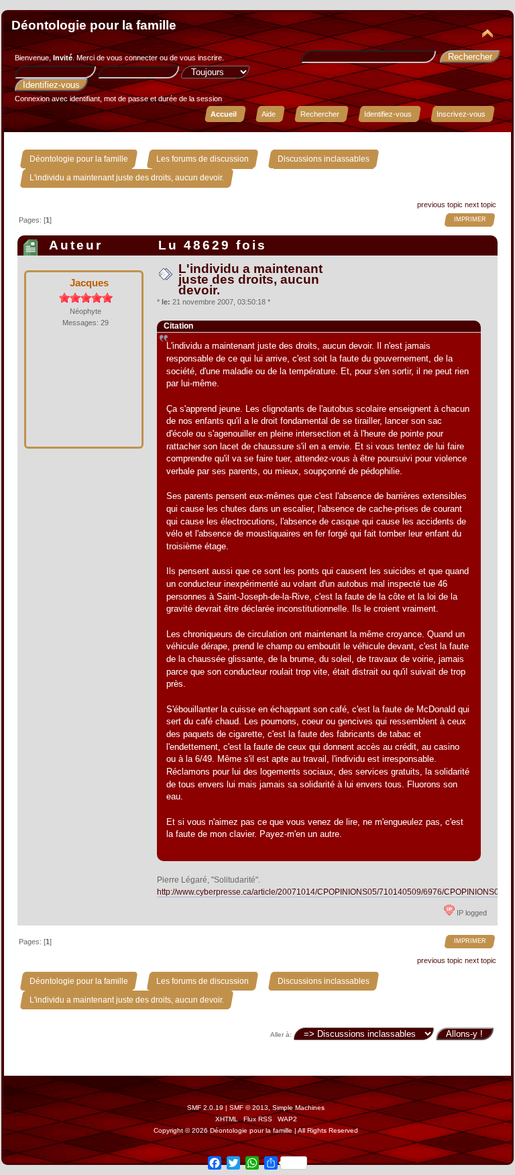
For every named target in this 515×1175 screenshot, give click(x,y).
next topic (480, 205)
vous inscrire (201, 58)
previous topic (440, 205)
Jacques (89, 282)
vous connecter (132, 58)
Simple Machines (298, 1107)
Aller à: (281, 1034)
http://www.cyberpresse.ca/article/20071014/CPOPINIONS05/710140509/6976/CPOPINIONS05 (330, 892)
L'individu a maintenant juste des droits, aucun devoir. (250, 279)
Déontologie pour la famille (93, 25)
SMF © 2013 (248, 1107)
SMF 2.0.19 (205, 1107)
